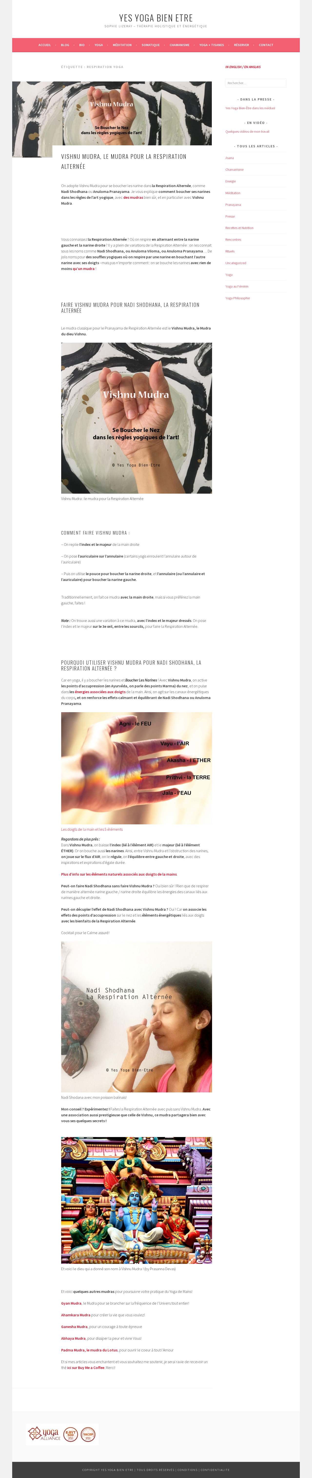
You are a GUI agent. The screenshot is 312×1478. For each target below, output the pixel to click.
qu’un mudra (84, 268)
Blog (65, 45)
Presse (230, 216)
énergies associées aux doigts (100, 691)
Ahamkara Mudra (75, 1314)
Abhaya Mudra (73, 1338)
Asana (229, 158)
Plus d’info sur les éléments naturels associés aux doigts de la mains (119, 874)
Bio (82, 45)
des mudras (133, 197)
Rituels (229, 251)
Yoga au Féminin (236, 286)
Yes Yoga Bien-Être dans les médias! (250, 108)
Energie (230, 181)
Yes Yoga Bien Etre (156, 17)
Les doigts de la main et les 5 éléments (92, 829)
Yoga (99, 45)
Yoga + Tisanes (211, 45)
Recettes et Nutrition (239, 228)
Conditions (188, 1470)
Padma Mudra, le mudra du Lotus (89, 1350)
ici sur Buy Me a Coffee (85, 1367)
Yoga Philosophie (237, 298)
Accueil (45, 45)
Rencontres (233, 239)
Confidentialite (215, 1470)
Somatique (151, 45)
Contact (266, 45)
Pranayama (233, 204)
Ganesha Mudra (74, 1326)
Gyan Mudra (71, 1303)
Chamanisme (179, 45)
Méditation (122, 45)
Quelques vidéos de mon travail (247, 131)
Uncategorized (235, 263)
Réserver (241, 45)
